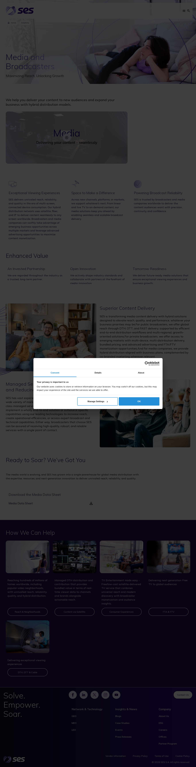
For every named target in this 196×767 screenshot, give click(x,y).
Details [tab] (98, 372)
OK (139, 401)
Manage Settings (96, 401)
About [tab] (141, 372)
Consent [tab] (55, 372)
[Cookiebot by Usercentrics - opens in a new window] (146, 363)
